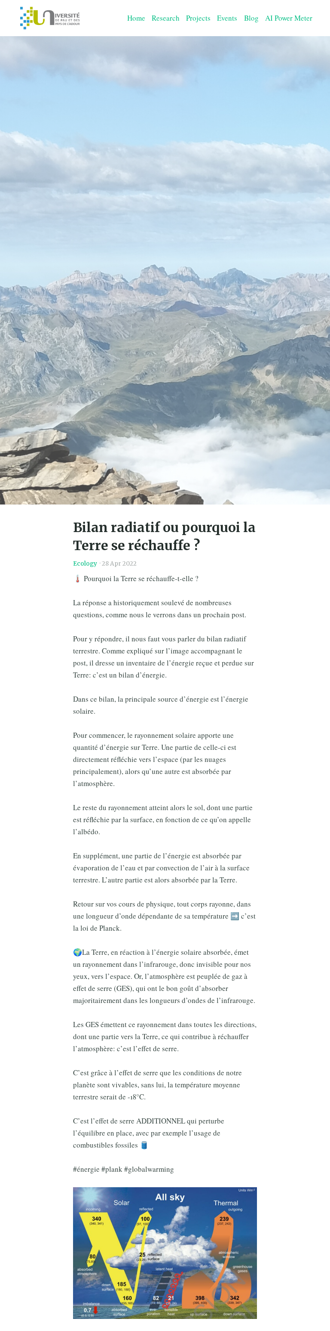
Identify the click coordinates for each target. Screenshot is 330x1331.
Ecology (85, 563)
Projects (198, 18)
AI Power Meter (288, 18)
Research (166, 18)
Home (136, 18)
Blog (251, 18)
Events (227, 18)
